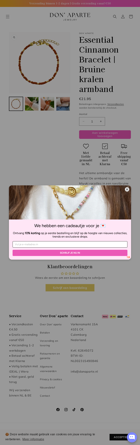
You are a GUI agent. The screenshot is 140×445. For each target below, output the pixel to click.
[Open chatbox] (132, 437)
